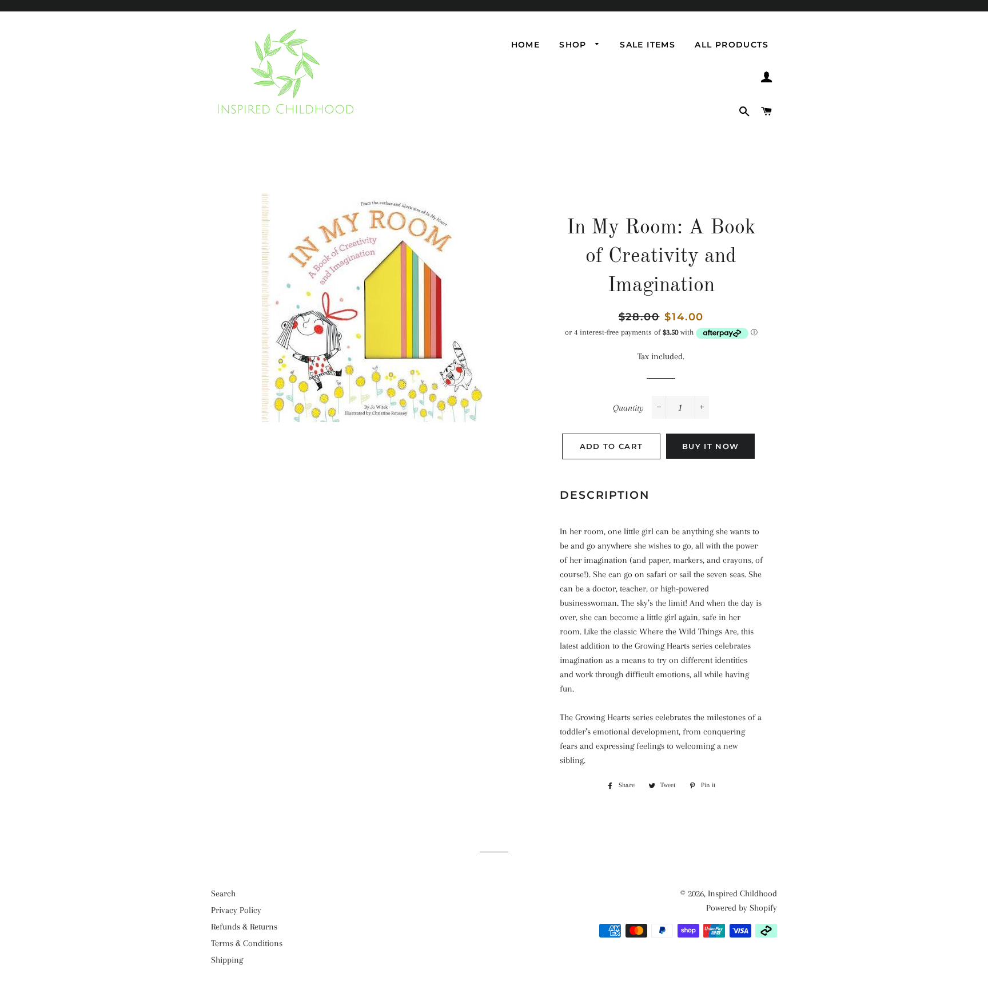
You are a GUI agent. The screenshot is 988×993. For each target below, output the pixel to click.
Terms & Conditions (246, 943)
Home (525, 44)
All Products (731, 44)
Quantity (628, 408)
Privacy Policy (236, 910)
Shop (574, 44)
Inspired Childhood (742, 893)
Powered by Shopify (741, 908)
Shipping (227, 960)
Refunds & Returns (244, 926)
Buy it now (710, 446)
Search (223, 893)
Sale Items (647, 44)
